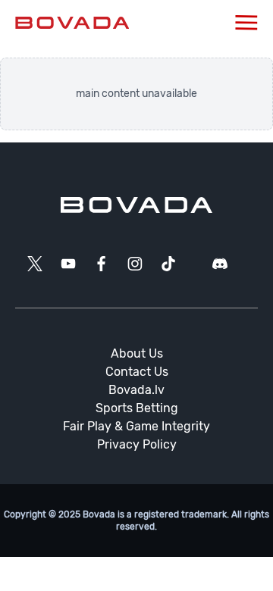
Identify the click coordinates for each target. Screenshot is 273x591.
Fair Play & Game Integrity (136, 426)
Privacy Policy (137, 444)
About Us (137, 353)
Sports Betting (137, 408)
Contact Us (136, 371)
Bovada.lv (136, 390)
